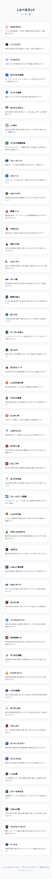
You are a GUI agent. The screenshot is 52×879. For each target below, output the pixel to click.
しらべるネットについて (11, 867)
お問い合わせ (44, 867)
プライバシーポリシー (29, 867)
